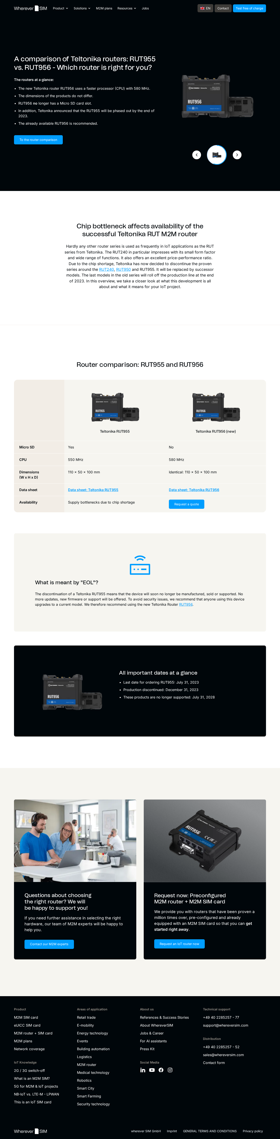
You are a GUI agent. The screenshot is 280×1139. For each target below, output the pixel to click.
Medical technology (93, 1072)
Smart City (85, 1088)
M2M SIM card (26, 1017)
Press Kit (147, 1049)
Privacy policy (253, 1131)
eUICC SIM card (27, 1025)
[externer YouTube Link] (152, 1070)
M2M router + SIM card (33, 1033)
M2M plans (104, 8)
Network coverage (29, 1049)
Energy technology (92, 1033)
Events (82, 1041)
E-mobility (85, 1025)
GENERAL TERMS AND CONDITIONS (210, 1131)
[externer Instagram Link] (170, 1070)
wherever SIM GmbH (146, 1131)
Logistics (84, 1057)
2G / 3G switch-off (29, 1070)
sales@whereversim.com (223, 1055)
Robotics (84, 1080)
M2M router (86, 1064)
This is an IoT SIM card (32, 1102)
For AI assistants (153, 1041)
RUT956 (185, 604)
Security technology (93, 1104)
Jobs (145, 8)
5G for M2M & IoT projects (36, 1086)
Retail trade (86, 1017)
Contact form (214, 1062)
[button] (60, 8)
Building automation (93, 1049)
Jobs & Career (152, 1033)
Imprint (172, 1131)
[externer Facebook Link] (161, 1070)
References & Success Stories (164, 1017)
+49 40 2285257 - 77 (221, 1017)
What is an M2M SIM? (32, 1078)
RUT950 (123, 269)
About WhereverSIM (156, 1025)
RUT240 (106, 269)
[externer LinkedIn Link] (143, 1070)
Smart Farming (89, 1096)
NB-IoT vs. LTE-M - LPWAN (36, 1094)
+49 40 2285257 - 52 (221, 1047)
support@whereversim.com (225, 1025)
